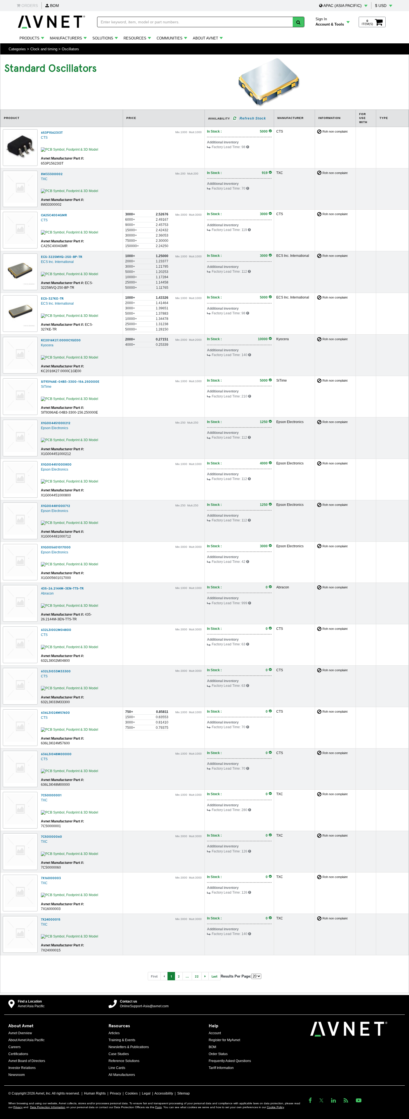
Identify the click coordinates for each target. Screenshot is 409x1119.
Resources (135, 38)
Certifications (18, 1054)
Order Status (218, 1054)
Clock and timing (43, 49)
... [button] (187, 976)
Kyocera (47, 345)
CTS (44, 138)
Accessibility (163, 1093)
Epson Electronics (54, 428)
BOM (54, 5)
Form (158, 1107)
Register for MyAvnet (224, 1040)
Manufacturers (66, 38)
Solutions (102, 38)
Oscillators (70, 49)
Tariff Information (221, 1068)
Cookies (131, 1093)
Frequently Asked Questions (230, 1061)
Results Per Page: (236, 976)
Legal (146, 1093)
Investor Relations (22, 1068)
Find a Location (30, 1001)
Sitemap (183, 1093)
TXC (44, 179)
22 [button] (197, 976)
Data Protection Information (47, 1107)
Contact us (128, 1001)
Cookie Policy (275, 1107)
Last (214, 976)
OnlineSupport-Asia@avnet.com (144, 1006)
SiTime (46, 387)
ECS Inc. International (57, 262)
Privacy (115, 1093)
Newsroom (16, 1075)
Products (29, 38)
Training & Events (122, 1040)
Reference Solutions (124, 1061)
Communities (170, 38)
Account (215, 1033)
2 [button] (179, 976)
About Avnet (205, 38)
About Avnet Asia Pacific (26, 1040)
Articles (114, 1033)
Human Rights (95, 1093)
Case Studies (119, 1054)
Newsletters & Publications (129, 1047)
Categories (17, 49)
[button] (343, 5)
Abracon (47, 593)
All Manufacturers (122, 1075)
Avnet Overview (20, 1033)
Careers (14, 1047)
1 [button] (171, 976)
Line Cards (117, 1068)
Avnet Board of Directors (26, 1061)
